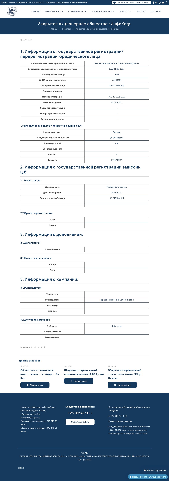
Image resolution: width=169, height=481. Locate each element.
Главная (53, 29)
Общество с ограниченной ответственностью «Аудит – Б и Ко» (40, 374)
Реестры (66, 29)
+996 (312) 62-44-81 (80, 412)
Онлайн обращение (156, 470)
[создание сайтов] (21, 468)
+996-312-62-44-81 (35, 2)
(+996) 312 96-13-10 (118, 416)
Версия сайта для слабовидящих (133, 2)
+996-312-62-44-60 (79, 2)
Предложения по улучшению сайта (149, 477)
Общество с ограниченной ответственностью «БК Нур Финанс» (125, 374)
